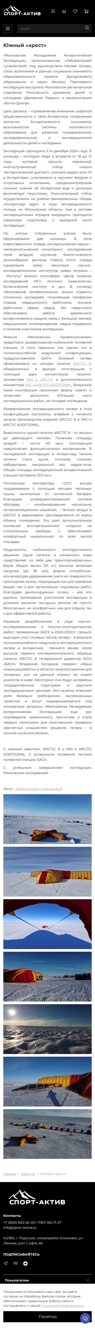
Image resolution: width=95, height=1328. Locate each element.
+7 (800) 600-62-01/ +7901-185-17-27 (32, 1222)
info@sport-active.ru (20, 1227)
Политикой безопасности (62, 1306)
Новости (28, 1174)
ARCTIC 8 (82, 363)
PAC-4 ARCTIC (40, 379)
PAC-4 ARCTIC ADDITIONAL (48, 385)
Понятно (48, 1316)
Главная (9, 1174)
